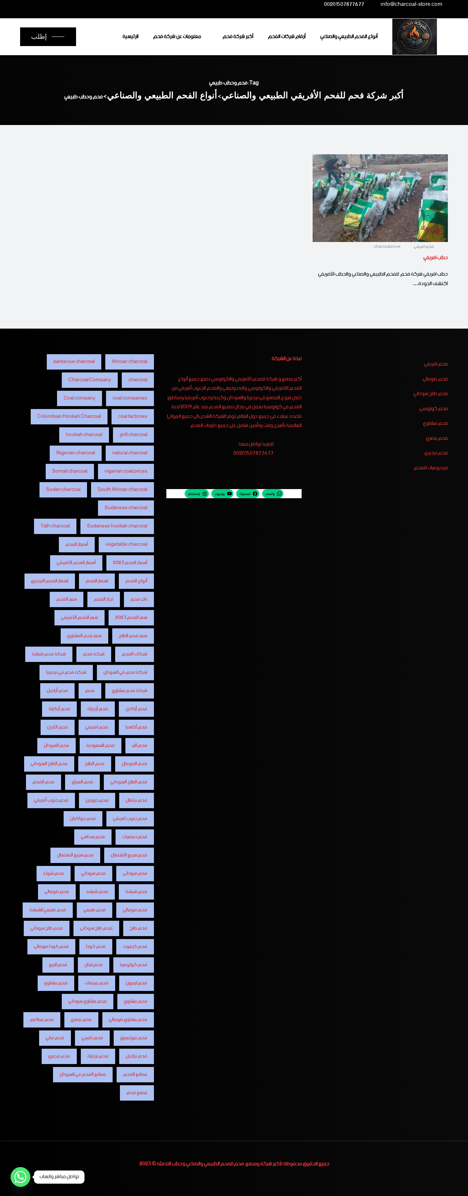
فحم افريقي (424, 247)
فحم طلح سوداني (431, 394)
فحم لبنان (93, 965)
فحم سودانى (135, 873)
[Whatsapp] (20, 1177)
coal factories (132, 416)
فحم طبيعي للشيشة (47, 910)
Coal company (79, 398)
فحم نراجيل (136, 1056)
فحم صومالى (57, 892)
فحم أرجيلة (97, 709)
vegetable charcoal (126, 544)
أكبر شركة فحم (238, 36)
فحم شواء (53, 873)
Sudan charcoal (63, 490)
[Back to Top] (452, 1184)
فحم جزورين (97, 800)
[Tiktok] (55, 4)
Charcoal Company (89, 380)
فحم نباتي (55, 1038)
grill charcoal (133, 435)
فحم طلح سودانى (96, 928)
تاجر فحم (139, 599)
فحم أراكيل (136, 709)
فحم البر (139, 745)
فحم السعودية (100, 745)
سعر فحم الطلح (133, 636)
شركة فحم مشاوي (129, 691)
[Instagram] (84, 4)
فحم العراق (82, 782)
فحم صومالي (435, 379)
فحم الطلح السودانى (49, 764)
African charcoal (129, 362)
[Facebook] (113, 4)
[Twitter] (98, 4)
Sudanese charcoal (126, 508)
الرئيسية (130, 36)
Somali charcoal (69, 471)
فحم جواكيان (83, 819)
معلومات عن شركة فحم (177, 36)
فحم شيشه (97, 892)
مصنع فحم (137, 1093)
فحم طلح (138, 928)
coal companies (130, 398)
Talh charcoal (55, 526)
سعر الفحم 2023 (131, 618)
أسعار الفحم (76, 544)
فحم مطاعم (42, 1020)
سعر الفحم (66, 599)
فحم (90, 691)
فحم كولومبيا (133, 965)
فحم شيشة (136, 892)
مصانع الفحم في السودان (83, 1074)
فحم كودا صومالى (51, 946)
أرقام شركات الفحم (287, 36)
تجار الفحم (103, 599)
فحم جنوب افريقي (130, 819)
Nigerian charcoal (75, 453)
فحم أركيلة (59, 709)
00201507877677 (344, 5)
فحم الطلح (95, 764)
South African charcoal (122, 490)
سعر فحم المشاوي (84, 636)
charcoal (137, 380)
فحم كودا (96, 946)
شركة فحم (94, 654)
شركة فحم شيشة (49, 654)
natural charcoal (129, 453)
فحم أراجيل (57, 691)
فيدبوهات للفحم (431, 468)
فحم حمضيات (134, 837)
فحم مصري (437, 438)
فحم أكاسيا (136, 727)
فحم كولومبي (433, 409)
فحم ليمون (136, 983)
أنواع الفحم (136, 581)
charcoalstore (387, 247)
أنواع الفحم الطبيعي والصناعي (349, 36)
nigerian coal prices (126, 471)
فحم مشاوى (56, 983)
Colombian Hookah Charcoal (69, 416)
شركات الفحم (134, 654)
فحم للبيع (58, 965)
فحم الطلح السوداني (128, 782)
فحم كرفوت (135, 946)
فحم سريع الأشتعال (129, 855)
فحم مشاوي (435, 423)
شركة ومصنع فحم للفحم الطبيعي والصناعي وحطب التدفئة (214, 1163)
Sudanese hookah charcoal (117, 526)
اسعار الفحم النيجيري (49, 581)
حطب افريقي (435, 257)
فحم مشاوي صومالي (128, 1020)
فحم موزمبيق (133, 1038)
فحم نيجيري (436, 453)
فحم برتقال (136, 800)
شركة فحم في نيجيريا (66, 672)
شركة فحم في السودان (125, 672)
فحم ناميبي (92, 1038)
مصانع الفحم (135, 1074)
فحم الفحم (43, 782)
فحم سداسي (93, 837)
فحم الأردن (57, 727)
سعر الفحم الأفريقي (79, 618)
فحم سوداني (93, 873)
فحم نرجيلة (98, 1056)
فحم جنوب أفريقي (51, 800)
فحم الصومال (134, 764)
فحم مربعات (97, 983)
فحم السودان (56, 745)
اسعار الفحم (97, 581)
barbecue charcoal (74, 362)
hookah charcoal (84, 435)
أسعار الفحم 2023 (130, 563)
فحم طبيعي (94, 910)
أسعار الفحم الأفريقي (76, 563)
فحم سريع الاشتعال (75, 855)
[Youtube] (69, 4)
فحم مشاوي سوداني (87, 1001)
